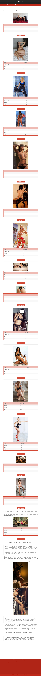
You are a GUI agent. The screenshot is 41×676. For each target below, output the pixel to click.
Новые (13, 4)
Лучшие (8, 4)
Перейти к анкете (21, 35)
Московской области (24, 666)
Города (16, 4)
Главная (4, 4)
